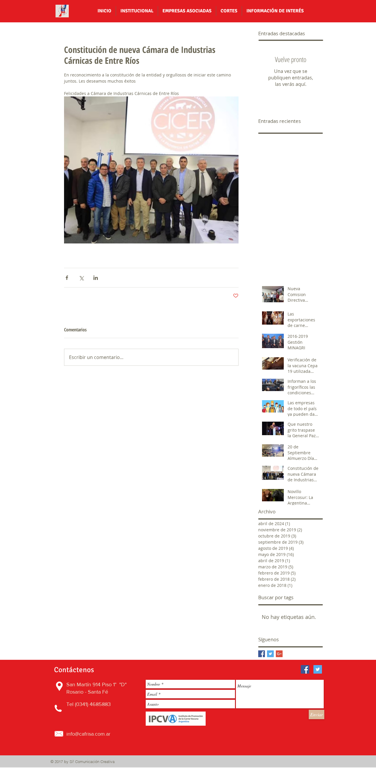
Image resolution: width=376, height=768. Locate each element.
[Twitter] (317, 669)
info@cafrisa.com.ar (88, 734)
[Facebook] (305, 669)
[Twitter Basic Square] (270, 653)
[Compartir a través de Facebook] (67, 278)
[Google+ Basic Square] (279, 653)
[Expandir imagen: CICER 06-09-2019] (151, 169)
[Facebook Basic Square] (261, 653)
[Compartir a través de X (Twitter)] (81, 278)
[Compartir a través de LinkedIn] (95, 278)
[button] (137, 11)
